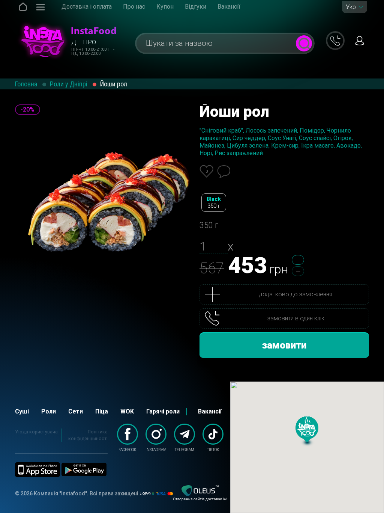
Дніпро (83, 42)
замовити (284, 345)
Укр (351, 7)
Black (214, 202)
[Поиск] (304, 43)
